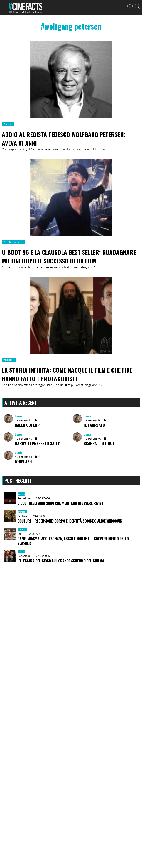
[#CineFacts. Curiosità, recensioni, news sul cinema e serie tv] (25, 9)
